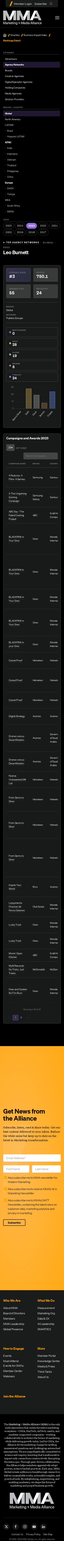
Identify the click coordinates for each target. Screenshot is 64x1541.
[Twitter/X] (6, 1526)
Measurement (46, 1308)
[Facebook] (15, 1526)
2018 (31, 232)
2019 (20, 232)
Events (7, 1355)
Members (9, 1318)
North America (12, 119)
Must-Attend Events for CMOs (13, 1363)
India (9, 148)
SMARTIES (44, 1329)
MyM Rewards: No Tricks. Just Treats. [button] (16, 969)
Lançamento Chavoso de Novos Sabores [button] (17, 906)
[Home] (4, 35)
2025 (9, 226)
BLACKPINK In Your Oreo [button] (16, 571)
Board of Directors (14, 1313)
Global (8, 113)
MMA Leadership (13, 1324)
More (41, 1348)
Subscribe (40, 3)
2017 (43, 232)
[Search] (52, 3)
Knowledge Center (49, 1361)
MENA (10, 211)
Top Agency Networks (21, 242)
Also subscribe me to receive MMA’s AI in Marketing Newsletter (32, 1191)
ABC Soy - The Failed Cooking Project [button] (16, 515)
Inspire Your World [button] (15, 887)
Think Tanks (45, 1371)
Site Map (47, 1534)
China (10, 177)
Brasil (10, 131)
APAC (8, 142)
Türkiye (11, 194)
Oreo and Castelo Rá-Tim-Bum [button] (18, 991)
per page (21, 447)
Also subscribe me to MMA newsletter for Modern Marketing (33, 1179)
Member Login (23, 3)
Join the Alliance (14, 1396)
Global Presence (13, 1329)
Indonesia (12, 154)
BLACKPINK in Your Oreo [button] (16, 539)
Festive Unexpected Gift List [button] (17, 779)
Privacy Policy (33, 1534)
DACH (10, 188)
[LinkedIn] (43, 1526)
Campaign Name (17, 463)
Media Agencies (13, 93)
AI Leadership (46, 1324)
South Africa (13, 206)
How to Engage (13, 1348)
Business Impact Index (35, 35)
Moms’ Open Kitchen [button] (15, 955)
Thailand (11, 165)
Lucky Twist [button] (15, 925)
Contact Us (17, 1534)
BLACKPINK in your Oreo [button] (16, 644)
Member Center (12, 1371)
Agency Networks (14, 65)
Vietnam (11, 160)
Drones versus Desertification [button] (16, 738)
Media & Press (46, 1366)
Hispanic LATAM (15, 136)
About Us (43, 1377)
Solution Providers (14, 99)
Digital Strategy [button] (17, 716)
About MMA (10, 1308)
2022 (43, 226)
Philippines (12, 171)
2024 (20, 226)
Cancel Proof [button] (15, 660)
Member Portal (47, 1355)
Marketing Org (46, 1313)
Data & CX (43, 1318)
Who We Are (11, 1300)
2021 (55, 226)
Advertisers (11, 59)
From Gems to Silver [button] (16, 799)
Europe (9, 183)
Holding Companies (15, 88)
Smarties (15, 35)
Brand (36, 463)
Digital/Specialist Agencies (19, 82)
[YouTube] (34, 1526)
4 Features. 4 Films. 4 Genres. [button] (17, 477)
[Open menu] (57, 17)
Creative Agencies (14, 76)
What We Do (46, 1300)
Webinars (9, 1376)
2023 (31, 226)
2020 (9, 232)
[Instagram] (25, 1526)
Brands (8, 70)
